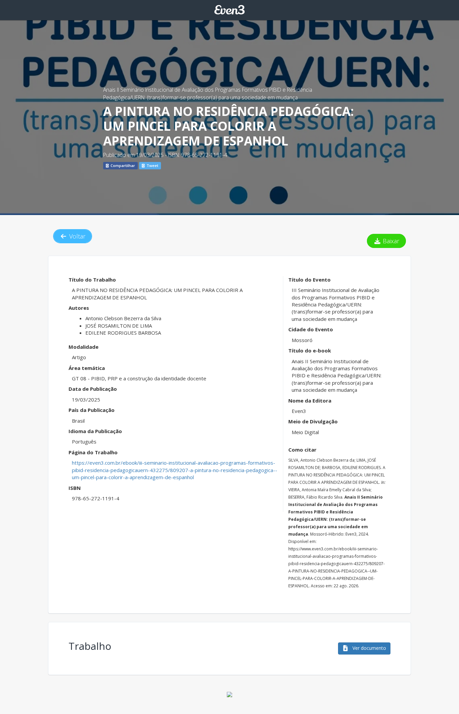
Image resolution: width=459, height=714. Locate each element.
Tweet (151, 165)
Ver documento (368, 648)
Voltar (76, 236)
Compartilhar (122, 165)
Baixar (390, 241)
